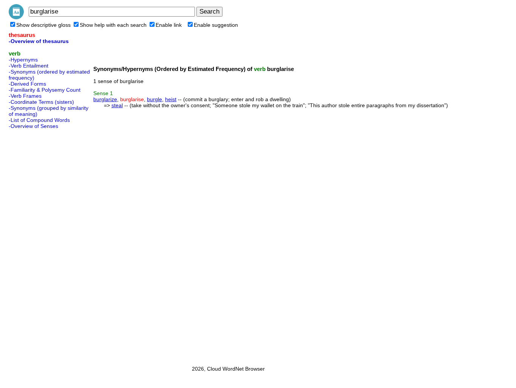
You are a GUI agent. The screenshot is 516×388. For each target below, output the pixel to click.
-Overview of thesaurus (39, 41)
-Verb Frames (25, 96)
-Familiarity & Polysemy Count (44, 90)
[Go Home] (16, 17)
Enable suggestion (216, 25)
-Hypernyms (23, 60)
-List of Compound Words (39, 120)
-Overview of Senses (33, 126)
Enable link (169, 25)
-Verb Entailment (28, 66)
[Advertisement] (39, 245)
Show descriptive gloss (43, 25)
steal (117, 105)
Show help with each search (113, 25)
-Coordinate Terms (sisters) (41, 102)
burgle (154, 99)
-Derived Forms (27, 84)
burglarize (105, 99)
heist (170, 99)
